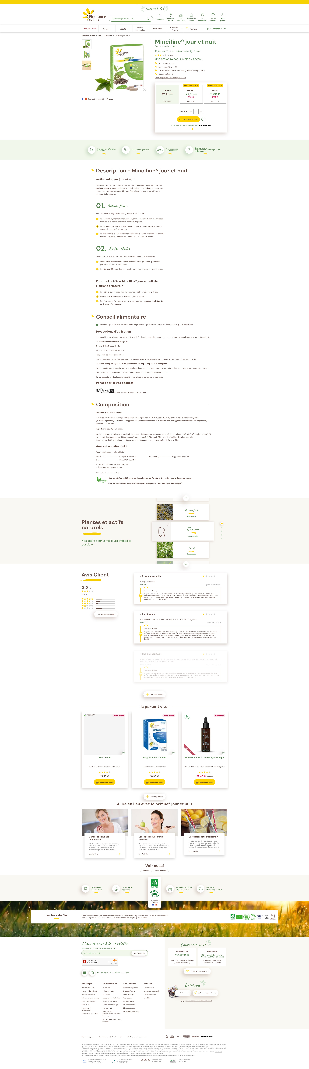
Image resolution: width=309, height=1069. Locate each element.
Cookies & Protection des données (111, 1020)
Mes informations (88, 988)
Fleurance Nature (88, 35)
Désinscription (87, 1010)
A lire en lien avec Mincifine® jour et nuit (154, 804)
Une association (150, 995)
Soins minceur (160, 870)
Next (186, 564)
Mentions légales (88, 1037)
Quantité (183, 111)
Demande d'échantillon (131, 1011)
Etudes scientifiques (109, 1001)
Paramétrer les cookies (90, 1014)
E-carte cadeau (128, 1001)
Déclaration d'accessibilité (137, 1037)
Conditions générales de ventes (110, 1037)
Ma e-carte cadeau (88, 995)
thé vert (106, 219)
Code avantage (128, 995)
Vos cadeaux (127, 998)
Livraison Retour (129, 991)
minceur (106, 188)
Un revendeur (149, 988)
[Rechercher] (148, 19)
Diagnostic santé (129, 1005)
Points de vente (108, 991)
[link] (181, 17)
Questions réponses (130, 988)
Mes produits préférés (90, 991)
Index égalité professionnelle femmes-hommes (111, 1013)
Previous (186, 498)
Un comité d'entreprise (152, 991)
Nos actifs (106, 995)
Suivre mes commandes (90, 998)
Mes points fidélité (88, 1001)
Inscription (85, 1008)
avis (170, 55)
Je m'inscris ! (139, 953)
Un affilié (147, 998)
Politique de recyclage (110, 1005)
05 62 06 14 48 (182, 955)
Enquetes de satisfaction (111, 998)
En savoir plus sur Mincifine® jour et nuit (170, 77)
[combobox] (131, 19)
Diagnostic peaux (129, 1008)
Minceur (146, 870)
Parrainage (85, 1005)
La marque (106, 988)
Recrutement (107, 1008)
